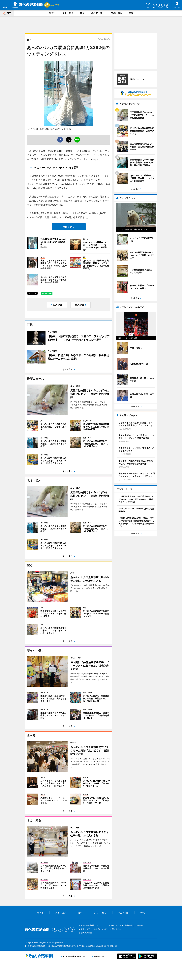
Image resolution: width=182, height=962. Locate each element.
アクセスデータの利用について (94, 929)
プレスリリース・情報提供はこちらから (127, 925)
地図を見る (68, 226)
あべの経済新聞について (91, 925)
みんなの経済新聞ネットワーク (39, 956)
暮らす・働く (97, 13)
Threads (166, 5)
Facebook (148, 5)
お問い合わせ (115, 929)
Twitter (154, 5)
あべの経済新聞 (28, 5)
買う (82, 13)
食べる (52, 13)
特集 (131, 13)
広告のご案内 (86, 933)
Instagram (160, 5)
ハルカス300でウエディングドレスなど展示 (55, 167)
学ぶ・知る (116, 13)
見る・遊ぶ (67, 13)
